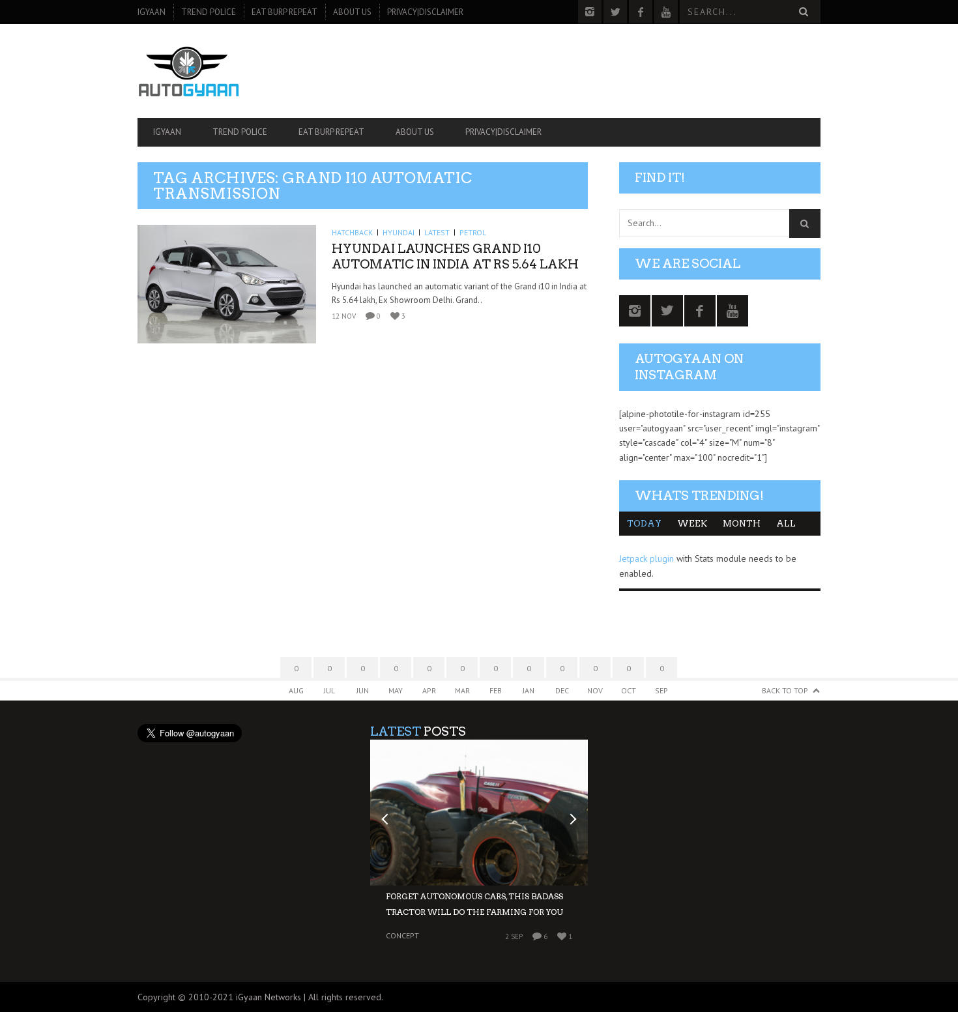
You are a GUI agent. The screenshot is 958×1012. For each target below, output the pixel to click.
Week (692, 523)
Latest (437, 232)
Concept (402, 936)
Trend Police (208, 12)
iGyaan (152, 12)
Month (742, 523)
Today (644, 523)
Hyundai (398, 232)
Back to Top (785, 690)
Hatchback (352, 232)
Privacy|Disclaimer (425, 12)
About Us (352, 12)
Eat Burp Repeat (284, 12)
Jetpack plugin (646, 558)
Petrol (472, 232)
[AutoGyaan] (240, 71)
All (786, 523)
